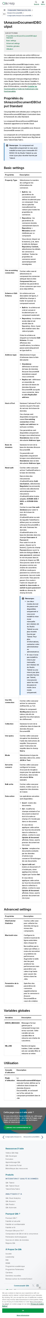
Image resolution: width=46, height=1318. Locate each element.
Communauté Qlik (21, 1286)
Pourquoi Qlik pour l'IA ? (15, 1231)
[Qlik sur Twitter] (33, 1285)
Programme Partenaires (15, 1269)
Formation (9, 1159)
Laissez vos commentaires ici (18, 1127)
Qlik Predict (10, 1204)
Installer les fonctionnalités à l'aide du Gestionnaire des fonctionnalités (21, 88)
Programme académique (15, 1266)
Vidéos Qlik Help (12, 1153)
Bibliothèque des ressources (17, 1168)
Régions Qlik (10, 1243)
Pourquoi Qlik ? (11, 1218)
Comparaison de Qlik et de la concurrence (22, 1234)
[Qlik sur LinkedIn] (37, 1285)
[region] (23, 1303)
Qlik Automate (11, 1207)
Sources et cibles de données (17, 1240)
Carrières (9, 1272)
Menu (43, 4)
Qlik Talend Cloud (12, 1186)
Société (9, 1254)
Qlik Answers (11, 1201)
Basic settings (11, 41)
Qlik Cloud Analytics (13, 1198)
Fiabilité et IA (10, 1227)
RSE (7, 1260)
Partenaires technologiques (16, 1237)
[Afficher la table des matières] (4, 10)
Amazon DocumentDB (14, 13)
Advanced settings (13, 43)
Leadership (10, 1257)
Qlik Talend (10, 1183)
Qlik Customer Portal (13, 1165)
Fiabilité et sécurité (13, 1221)
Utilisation (9, 49)
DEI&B (8, 1263)
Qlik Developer (11, 1156)
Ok (23, 1310)
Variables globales (13, 46)
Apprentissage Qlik (13, 1162)
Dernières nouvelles (13, 1276)
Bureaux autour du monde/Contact (19, 1279)
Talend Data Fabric (13, 1189)
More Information (23, 1315)
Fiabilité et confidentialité (15, 1224)
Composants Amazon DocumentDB (19, 15)
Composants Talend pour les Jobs (19, 10)
